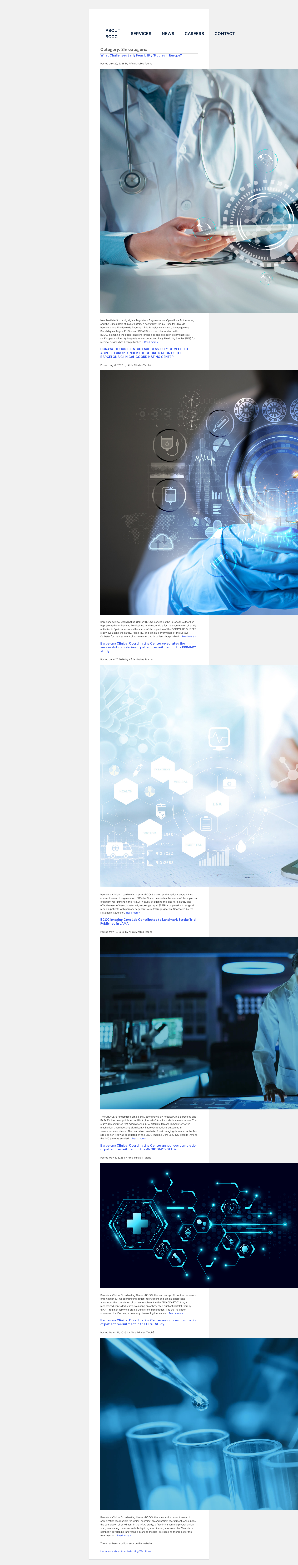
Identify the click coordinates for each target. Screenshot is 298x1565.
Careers (194, 33)
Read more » (151, 342)
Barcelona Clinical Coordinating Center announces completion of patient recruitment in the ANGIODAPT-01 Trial (148, 1147)
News (168, 33)
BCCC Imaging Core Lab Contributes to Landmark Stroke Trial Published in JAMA (148, 922)
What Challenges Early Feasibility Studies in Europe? (141, 55)
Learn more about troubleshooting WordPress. (126, 1551)
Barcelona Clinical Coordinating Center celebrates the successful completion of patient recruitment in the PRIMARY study (148, 647)
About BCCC (113, 33)
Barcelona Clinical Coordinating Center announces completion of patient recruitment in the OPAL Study (148, 1322)
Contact (225, 33)
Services (141, 33)
